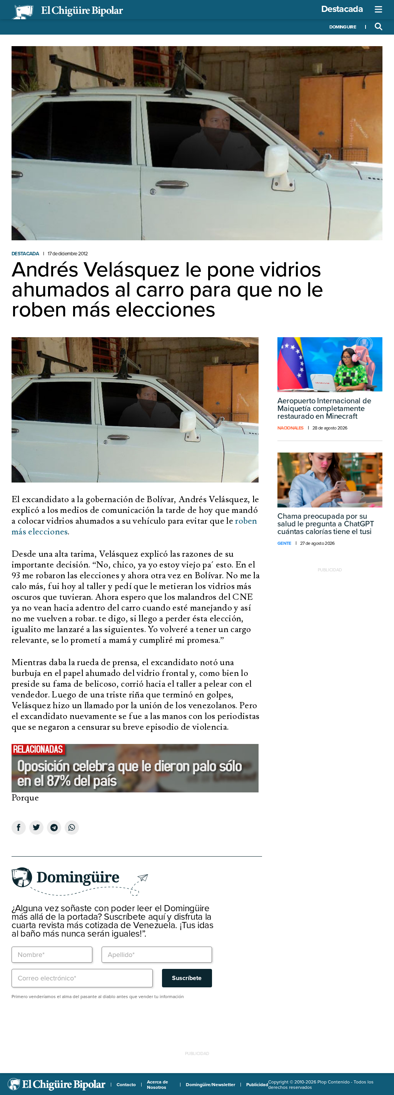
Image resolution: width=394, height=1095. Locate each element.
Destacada (342, 9)
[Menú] (378, 9)
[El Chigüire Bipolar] (67, 12)
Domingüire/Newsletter (210, 1084)
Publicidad (257, 1084)
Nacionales (290, 428)
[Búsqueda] (378, 26)
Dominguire (342, 27)
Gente (284, 543)
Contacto (126, 1084)
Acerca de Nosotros (157, 1084)
